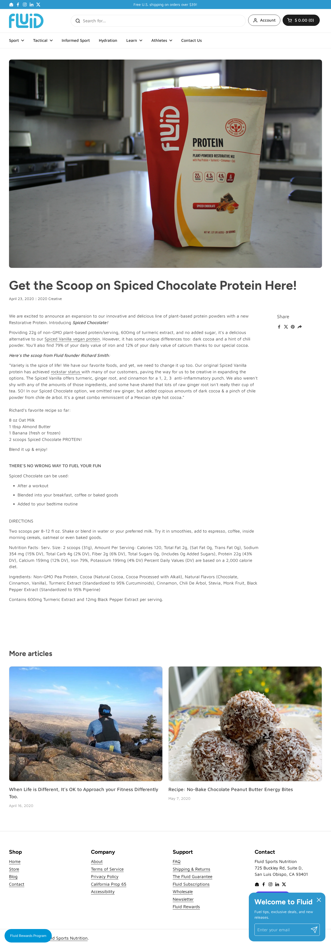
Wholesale (183, 891)
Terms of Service (107, 869)
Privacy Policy (104, 876)
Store (14, 869)
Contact (16, 884)
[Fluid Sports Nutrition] (26, 20)
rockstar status (66, 371)
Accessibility (103, 891)
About (97, 861)
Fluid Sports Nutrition (66, 938)
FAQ (177, 861)
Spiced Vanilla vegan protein (72, 338)
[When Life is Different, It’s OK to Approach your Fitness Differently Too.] (86, 723)
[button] (301, 20)
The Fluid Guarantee (192, 876)
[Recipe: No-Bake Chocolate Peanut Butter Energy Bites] (245, 723)
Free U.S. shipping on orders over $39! (165, 5)
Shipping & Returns (191, 869)
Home (14, 861)
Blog (13, 876)
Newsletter (183, 899)
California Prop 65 (108, 884)
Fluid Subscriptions (191, 884)
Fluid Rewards (186, 906)
